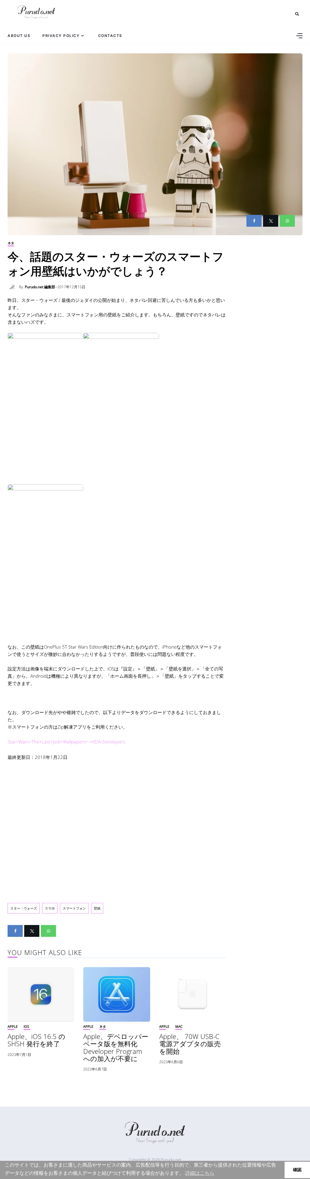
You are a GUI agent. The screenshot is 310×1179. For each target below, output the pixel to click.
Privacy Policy (61, 35)
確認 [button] (297, 1169)
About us (19, 35)
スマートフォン (74, 908)
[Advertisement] (117, 826)
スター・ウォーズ (23, 908)
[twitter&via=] (270, 221)
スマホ (50, 908)
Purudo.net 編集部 (40, 286)
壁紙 (97, 908)
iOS (26, 1026)
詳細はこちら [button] (199, 1173)
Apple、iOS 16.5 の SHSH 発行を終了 (36, 1040)
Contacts (110, 35)
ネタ (11, 243)
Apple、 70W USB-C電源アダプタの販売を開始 (190, 1043)
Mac (179, 1026)
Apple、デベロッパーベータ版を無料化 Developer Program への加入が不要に (115, 1047)
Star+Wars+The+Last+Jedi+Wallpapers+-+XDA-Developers (66, 742)
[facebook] (254, 221)
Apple (13, 1026)
